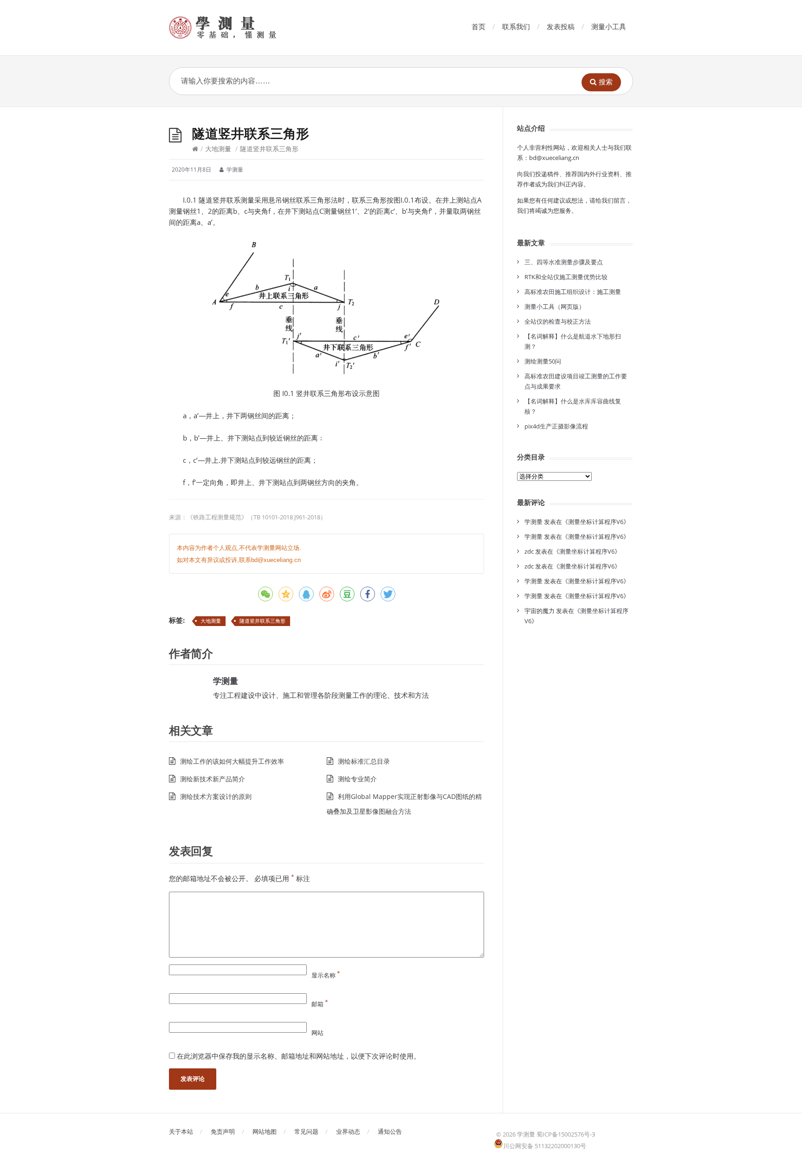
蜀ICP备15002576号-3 (566, 1134)
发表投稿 (561, 26)
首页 (478, 26)
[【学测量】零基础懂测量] (236, 27)
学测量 (225, 681)
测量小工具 (608, 26)
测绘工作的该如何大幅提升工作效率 (232, 761)
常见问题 (306, 1131)
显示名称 (325, 975)
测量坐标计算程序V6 (595, 521)
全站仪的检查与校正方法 (557, 321)
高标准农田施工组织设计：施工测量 (572, 291)
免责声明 (223, 1131)
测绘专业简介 (357, 778)
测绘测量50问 (542, 361)
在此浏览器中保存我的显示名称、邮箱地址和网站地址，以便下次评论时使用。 (298, 1055)
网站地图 (264, 1131)
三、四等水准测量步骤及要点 (563, 262)
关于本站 (181, 1131)
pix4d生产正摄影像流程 (556, 426)
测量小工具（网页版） (554, 306)
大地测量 (218, 148)
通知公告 (390, 1131)
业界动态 (348, 1131)
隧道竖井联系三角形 (262, 620)
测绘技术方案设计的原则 (216, 796)
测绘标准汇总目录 (364, 761)
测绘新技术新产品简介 (212, 778)
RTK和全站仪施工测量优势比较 (566, 277)
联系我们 (516, 26)
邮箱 (319, 1004)
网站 (317, 1032)
